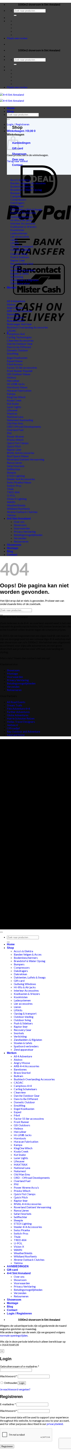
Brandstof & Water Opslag (29, 961)
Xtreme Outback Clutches (29, 1259)
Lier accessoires (23, 1003)
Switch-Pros (21, 1233)
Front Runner (21, 1121)
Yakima (18, 1263)
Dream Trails (14, 705)
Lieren (17, 1006)
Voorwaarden (22, 528)
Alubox (18, 1059)
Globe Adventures (17, 715)
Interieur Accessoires (26, 990)
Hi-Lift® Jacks (23, 1135)
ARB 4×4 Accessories (26, 1066)
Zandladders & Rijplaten (28, 1039)
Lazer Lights (21, 1158)
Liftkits (18, 1010)
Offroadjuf (13, 728)
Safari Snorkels (22, 1213)
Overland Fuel (22, 1181)
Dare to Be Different (26, 1099)
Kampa (18, 1144)
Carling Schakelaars (25, 1089)
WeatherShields (23, 1253)
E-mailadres (8, 1404)
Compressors (22, 967)
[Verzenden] (15, 15)
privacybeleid (55, 1423)
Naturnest (20, 1171)
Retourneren (21, 541)
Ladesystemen (22, 1000)
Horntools (20, 1138)
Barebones (20, 1069)
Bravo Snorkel (22, 1072)
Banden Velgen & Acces (28, 954)
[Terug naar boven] (1, 932)
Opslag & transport (25, 1013)
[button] (18, 124)
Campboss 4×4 (23, 1085)
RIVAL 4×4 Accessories (27, 1203)
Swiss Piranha (22, 1230)
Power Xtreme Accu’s (26, 1187)
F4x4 (17, 1115)
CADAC (18, 1082)
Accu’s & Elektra (23, 951)
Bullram (18, 1076)
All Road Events (16, 702)
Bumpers (19, 964)
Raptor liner (21, 1026)
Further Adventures (18, 711)
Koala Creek (21, 1151)
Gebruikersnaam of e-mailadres (19, 1366)
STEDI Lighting (23, 1223)
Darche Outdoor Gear (27, 1095)
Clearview (20, 1092)
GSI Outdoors (22, 1125)
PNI (16, 1184)
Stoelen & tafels (23, 1043)
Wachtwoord (8, 1376)
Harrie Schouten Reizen (20, 718)
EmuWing (19, 1105)
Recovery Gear (22, 1029)
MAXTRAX (20, 1164)
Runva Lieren (21, 1210)
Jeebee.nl (12, 725)
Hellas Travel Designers (21, 721)
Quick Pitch (21, 1197)
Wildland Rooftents (25, 1256)
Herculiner (20, 1131)
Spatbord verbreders (26, 1046)
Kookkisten (21, 997)
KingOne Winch (23, 1148)
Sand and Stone (16, 734)
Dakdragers (21, 970)
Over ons (18, 159)
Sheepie (18, 1220)
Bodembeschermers (26, 957)
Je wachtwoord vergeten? (15, 1389)
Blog (10, 551)
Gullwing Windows (25, 984)
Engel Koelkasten (24, 1108)
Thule (17, 1236)
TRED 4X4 (20, 1240)
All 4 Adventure (23, 1056)
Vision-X (19, 1246)
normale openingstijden (14, 1335)
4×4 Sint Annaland (19, 518)
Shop (10, 111)
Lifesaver (19, 1161)
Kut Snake (20, 1154)
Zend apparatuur (23, 1049)
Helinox (18, 1128)
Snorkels (19, 1033)
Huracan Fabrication (26, 1141)
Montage (12, 548)
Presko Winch (22, 1190)
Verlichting (20, 1036)
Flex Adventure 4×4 (18, 708)
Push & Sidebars (23, 1023)
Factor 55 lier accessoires (29, 1118)
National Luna (22, 1167)
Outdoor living (22, 1020)
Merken (12, 287)
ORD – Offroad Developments (32, 1177)
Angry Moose (22, 1062)
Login (21, 1383)
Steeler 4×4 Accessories (28, 1226)
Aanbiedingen (21, 142)
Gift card (19, 980)
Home (11, 108)
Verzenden (20, 538)
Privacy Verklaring (25, 531)
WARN (18, 1249)
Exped (17, 1112)
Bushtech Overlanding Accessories (34, 1079)
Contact (17, 165)
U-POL (18, 1243)
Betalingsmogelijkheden (28, 534)
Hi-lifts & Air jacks (25, 987)
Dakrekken (20, 974)
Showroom (19, 153)
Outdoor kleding (23, 1016)
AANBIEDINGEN (18, 1266)
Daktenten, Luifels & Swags (30, 977)
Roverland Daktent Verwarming (32, 1207)
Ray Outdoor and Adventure (23, 731)
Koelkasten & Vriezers (27, 993)
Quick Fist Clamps (25, 1194)
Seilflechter (20, 1217)
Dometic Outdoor (24, 1102)
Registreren (7, 1446)
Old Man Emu (22, 1174)
